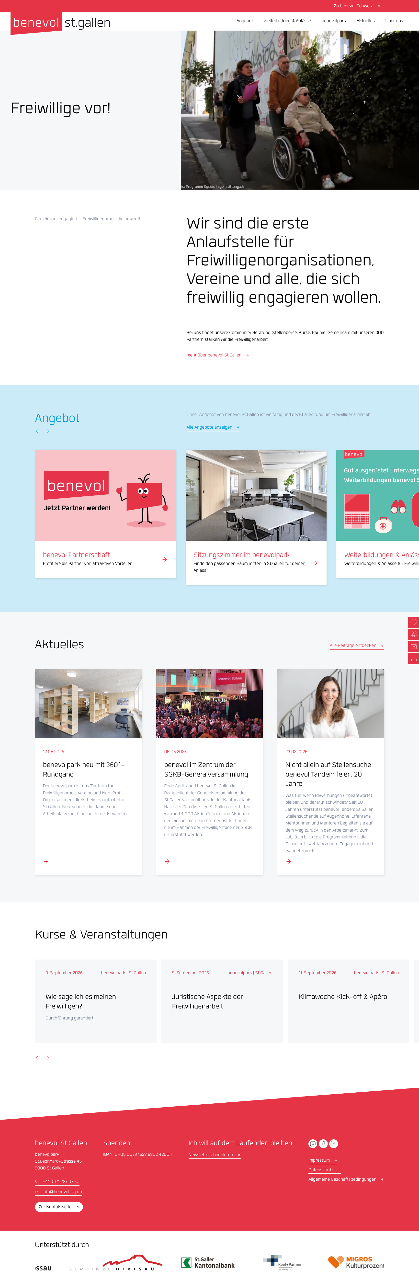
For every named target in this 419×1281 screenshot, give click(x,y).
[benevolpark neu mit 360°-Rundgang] (88, 772)
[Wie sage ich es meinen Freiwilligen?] (96, 1001)
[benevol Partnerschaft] (105, 514)
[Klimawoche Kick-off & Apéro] (348, 1001)
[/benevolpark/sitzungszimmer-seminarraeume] (256, 517)
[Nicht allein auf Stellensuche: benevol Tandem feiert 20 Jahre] (330, 772)
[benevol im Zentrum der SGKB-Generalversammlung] (209, 772)
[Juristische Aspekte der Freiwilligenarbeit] (222, 1001)
